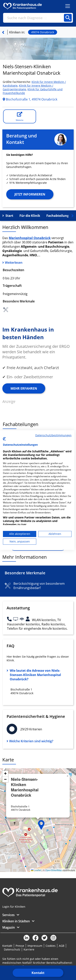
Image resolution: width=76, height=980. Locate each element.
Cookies (51, 946)
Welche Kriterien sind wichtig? (31, 741)
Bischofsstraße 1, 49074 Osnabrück (31, 99)
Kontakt (38, 973)
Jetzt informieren (29, 194)
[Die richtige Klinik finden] (3, 32)
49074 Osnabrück (42, 32)
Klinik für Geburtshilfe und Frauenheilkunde (33, 91)
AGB (61, 946)
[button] (41, 825)
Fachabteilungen (59, 215)
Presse (20, 946)
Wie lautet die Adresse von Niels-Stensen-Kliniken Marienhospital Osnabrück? (35, 674)
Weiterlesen (13, 262)
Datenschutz (12, 949)
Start (9, 215)
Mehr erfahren (24, 388)
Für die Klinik (29, 215)
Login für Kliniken (13, 906)
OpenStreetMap (53, 870)
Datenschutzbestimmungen (53, 435)
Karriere (29, 949)
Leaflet (37, 870)
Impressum (34, 946)
